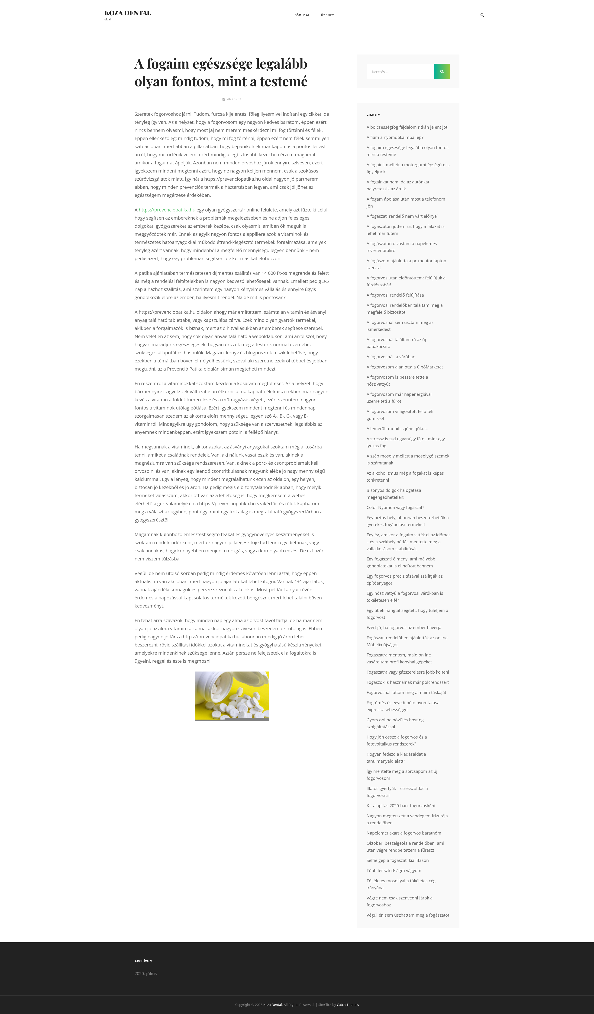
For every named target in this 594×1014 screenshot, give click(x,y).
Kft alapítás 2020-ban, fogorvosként (401, 805)
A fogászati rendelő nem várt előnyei (402, 216)
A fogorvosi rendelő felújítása (395, 295)
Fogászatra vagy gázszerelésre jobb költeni (408, 672)
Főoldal (302, 15)
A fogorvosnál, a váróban (391, 356)
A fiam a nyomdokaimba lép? (395, 137)
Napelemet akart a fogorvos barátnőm (404, 833)
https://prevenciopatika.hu (167, 210)
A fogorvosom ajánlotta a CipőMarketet (405, 367)
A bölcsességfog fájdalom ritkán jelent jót (407, 127)
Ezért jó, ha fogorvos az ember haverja (404, 627)
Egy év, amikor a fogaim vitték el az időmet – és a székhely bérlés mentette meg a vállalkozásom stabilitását (408, 541)
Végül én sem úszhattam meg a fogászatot (408, 915)
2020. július (146, 973)
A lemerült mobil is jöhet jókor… (398, 428)
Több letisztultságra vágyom (394, 870)
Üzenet (327, 15)
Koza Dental (127, 12)
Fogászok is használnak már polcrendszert (408, 682)
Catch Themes (348, 1004)
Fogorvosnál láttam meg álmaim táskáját (406, 692)
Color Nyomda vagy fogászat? (395, 507)
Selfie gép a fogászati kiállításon (398, 860)
